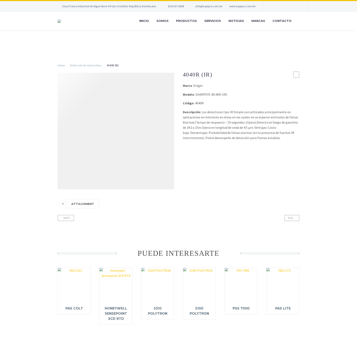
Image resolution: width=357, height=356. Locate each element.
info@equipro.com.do (208, 6)
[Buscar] (299, 21)
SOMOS (162, 21)
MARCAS (258, 21)
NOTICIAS (236, 21)
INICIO (144, 21)
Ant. (67, 218)
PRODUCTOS (186, 21)
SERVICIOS (212, 21)
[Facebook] (285, 6)
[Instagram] (297, 6)
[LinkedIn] (291, 6)
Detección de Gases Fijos (85, 65)
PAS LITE (283, 308)
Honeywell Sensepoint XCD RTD (116, 313)
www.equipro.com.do (242, 6)
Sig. (291, 218)
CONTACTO (282, 21)
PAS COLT (74, 308)
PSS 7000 (241, 308)
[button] (296, 74)
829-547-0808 (176, 6)
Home (61, 65)
